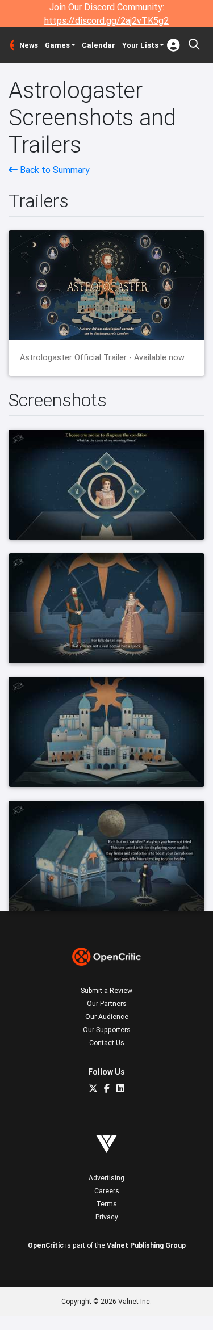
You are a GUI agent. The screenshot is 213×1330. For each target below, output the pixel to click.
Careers (106, 1190)
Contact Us (106, 1042)
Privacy (106, 1217)
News (28, 45)
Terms (106, 1203)
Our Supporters (107, 1029)
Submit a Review (106, 990)
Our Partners (107, 1003)
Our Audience (106, 1016)
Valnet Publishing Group (146, 1245)
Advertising (106, 1177)
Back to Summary (54, 169)
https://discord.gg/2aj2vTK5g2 (106, 20)
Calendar (98, 45)
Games (57, 45)
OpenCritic (46, 1245)
